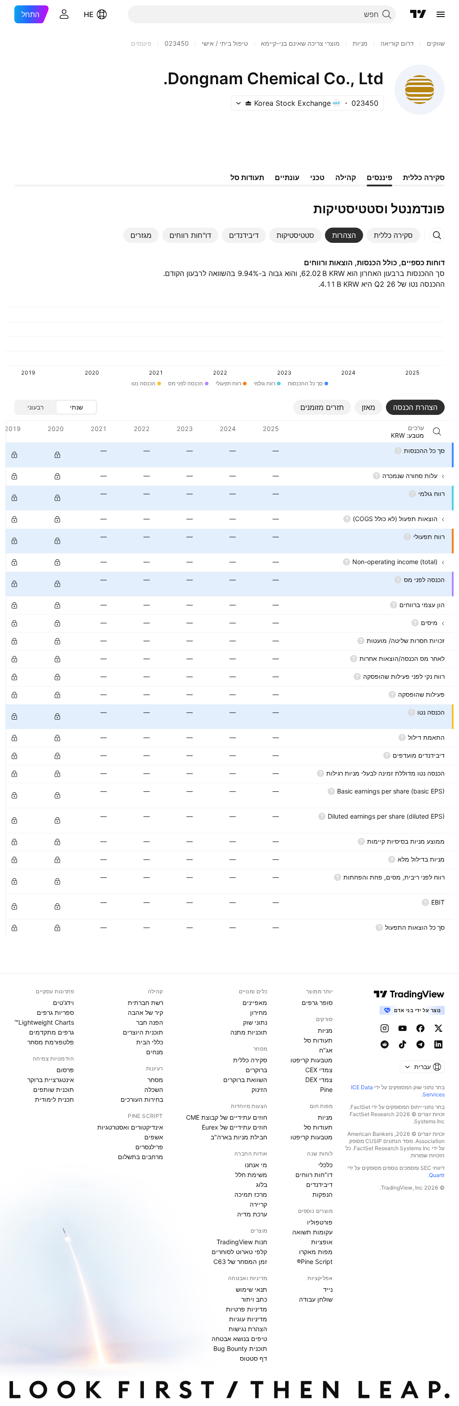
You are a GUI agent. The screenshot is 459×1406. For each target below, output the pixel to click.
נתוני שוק (255, 1022)
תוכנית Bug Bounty (240, 1348)
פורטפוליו (320, 1222)
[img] (248, 103)
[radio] (76, 407)
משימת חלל (251, 1174)
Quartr (437, 1175)
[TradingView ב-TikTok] (402, 1044)
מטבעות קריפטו (311, 1060)
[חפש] (437, 431)
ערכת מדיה (252, 1214)
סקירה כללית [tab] (424, 177)
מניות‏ (325, 1030)
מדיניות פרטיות (246, 1309)
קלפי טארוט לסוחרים (239, 1251)
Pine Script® (315, 1261)
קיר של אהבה (145, 1012)
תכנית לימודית (54, 1099)
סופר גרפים (317, 1002)
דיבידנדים (319, 1184)
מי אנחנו (256, 1165)
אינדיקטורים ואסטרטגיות (130, 1127)
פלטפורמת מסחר (50, 1042)
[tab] (393, 235)
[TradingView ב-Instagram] (384, 1028)
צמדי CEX (319, 1070)
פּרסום (65, 1070)
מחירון (258, 1012)
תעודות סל (318, 1040)
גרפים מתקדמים (51, 1032)
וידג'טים (63, 1002)
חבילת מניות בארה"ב (239, 1137)
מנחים (154, 1052)
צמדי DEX (319, 1079)
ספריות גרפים (55, 1012)
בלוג (261, 1184)
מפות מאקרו (316, 1251)
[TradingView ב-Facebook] (420, 1028)
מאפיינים (254, 1002)
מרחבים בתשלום (140, 1156)
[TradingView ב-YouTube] (402, 1028)
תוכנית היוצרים (143, 1032)
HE (89, 14)
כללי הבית (149, 1042)
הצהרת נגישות (248, 1329)
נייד (328, 1289)
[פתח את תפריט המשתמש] (64, 14)
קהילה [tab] (345, 177)
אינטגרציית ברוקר (50, 1079)
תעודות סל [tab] (247, 177)
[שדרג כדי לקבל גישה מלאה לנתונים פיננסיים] (14, 455)
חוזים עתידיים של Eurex (234, 1127)
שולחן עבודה (316, 1299)
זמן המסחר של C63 (240, 1261)
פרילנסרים (149, 1147)
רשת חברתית (145, 1002)
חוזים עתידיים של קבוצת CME (226, 1117)
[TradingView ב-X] (438, 1028)
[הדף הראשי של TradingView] (418, 14)
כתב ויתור (254, 1299)
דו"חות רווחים (314, 1174)
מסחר (155, 1079)
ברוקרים (256, 1070)
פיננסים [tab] (379, 177)
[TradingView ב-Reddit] (384, 1044)
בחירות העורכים (142, 1099)
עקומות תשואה (312, 1232)
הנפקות (322, 1194)
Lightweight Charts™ (44, 1022)
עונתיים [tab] (287, 177)
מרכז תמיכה (250, 1194)
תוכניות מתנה (248, 1032)
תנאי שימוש (251, 1289)
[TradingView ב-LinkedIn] (438, 1044)
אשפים (153, 1137)
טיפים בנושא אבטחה (239, 1338)
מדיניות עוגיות (248, 1319)
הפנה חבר (149, 1022)
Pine (326, 1089)
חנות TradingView (242, 1242)
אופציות (322, 1242)
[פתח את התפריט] (441, 14)
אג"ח (326, 1050)
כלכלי (325, 1165)
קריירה (258, 1204)
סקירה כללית (250, 1060)
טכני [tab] (317, 177)
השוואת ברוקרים (245, 1079)
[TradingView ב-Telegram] (420, 1044)
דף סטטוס (253, 1358)
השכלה (153, 1089)
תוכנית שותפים (53, 1089)
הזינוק (259, 1089)
